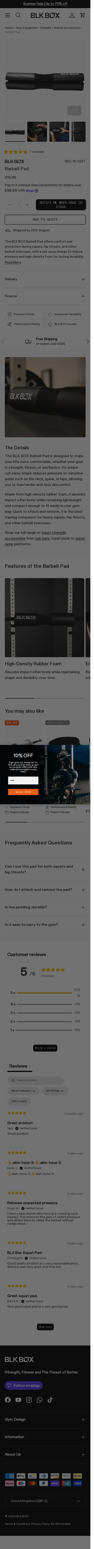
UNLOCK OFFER (23, 792)
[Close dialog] (90, 747)
